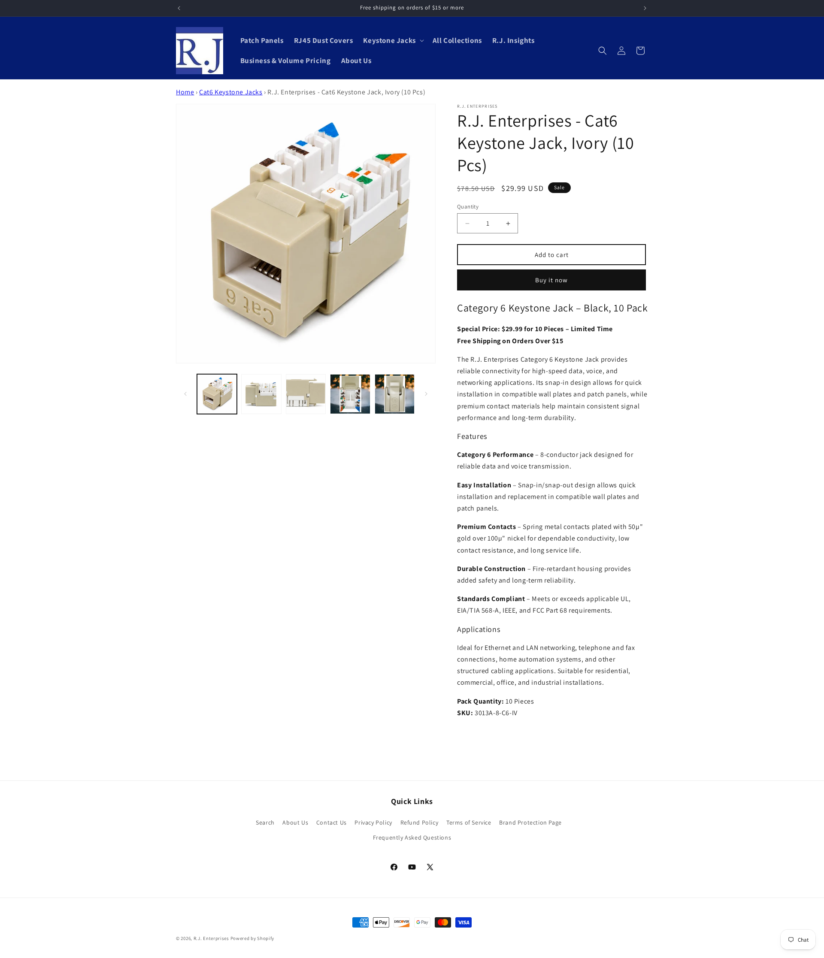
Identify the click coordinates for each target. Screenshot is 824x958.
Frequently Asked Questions (412, 837)
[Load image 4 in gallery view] (350, 394)
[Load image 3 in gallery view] (306, 394)
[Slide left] (185, 393)
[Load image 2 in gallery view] (261, 394)
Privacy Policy (373, 822)
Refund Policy (419, 822)
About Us (295, 822)
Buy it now (551, 280)
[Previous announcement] (179, 8)
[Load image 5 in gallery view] (395, 394)
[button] (392, 40)
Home (185, 92)
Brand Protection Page (530, 822)
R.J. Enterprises (211, 938)
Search (265, 822)
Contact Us (331, 822)
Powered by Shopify (252, 938)
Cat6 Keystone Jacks (230, 92)
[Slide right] (426, 393)
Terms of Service (468, 822)
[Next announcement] (645, 8)
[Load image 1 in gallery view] (217, 394)
